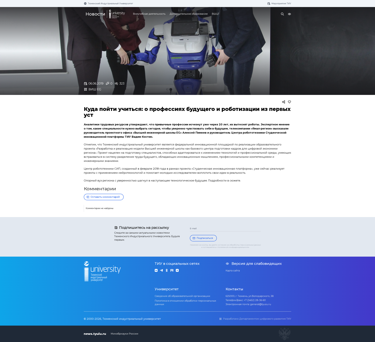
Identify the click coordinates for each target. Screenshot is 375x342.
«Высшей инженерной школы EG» (157, 132)
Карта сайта (233, 270)
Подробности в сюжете (224, 180)
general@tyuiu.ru (260, 304)
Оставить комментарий (105, 197)
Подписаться (205, 238)
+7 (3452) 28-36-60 (255, 300)
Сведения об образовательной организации (182, 296)
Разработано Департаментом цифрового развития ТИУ (257, 318)
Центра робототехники (248, 132)
